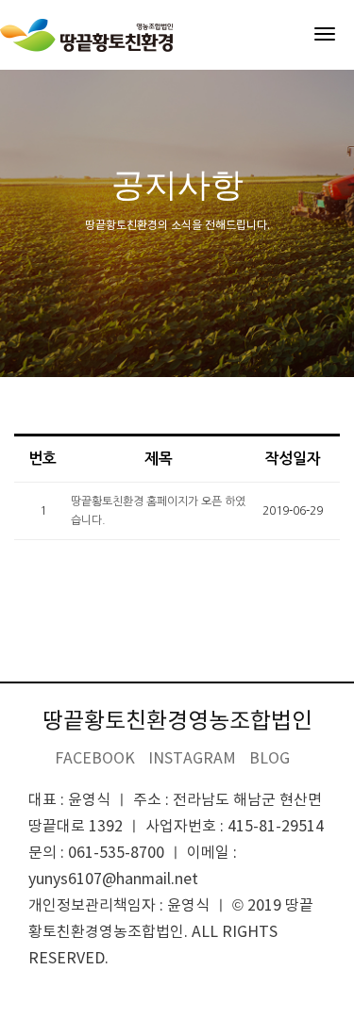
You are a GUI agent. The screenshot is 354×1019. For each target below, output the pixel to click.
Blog (269, 758)
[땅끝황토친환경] (86, 35)
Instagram (192, 758)
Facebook (95, 758)
